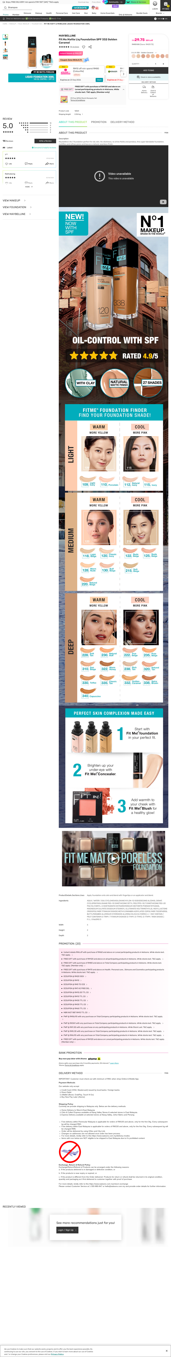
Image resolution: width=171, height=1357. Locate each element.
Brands (159, 13)
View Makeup (12, 200)
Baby (94, 13)
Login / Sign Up (65, 1230)
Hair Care (76, 13)
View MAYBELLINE (14, 214)
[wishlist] (84, 47)
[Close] (167, 1351)
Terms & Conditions (78, 100)
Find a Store (96, 2)
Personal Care (62, 13)
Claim (99, 80)
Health (49, 13)
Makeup (38, 13)
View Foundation (15, 207)
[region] (85, 1351)
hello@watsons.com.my (115, 1186)
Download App (83, 2)
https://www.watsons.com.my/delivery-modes (111, 1136)
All (4, 148)
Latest (9, 148)
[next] (123, 74)
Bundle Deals (141, 13)
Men (86, 13)
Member (15, 15)
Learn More (114, 1063)
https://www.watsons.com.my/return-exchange (108, 1184)
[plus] (163, 64)
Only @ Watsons (125, 15)
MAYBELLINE (67, 35)
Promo (6, 15)
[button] (165, 5)
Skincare (27, 13)
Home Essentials (107, 13)
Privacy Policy (57, 1354)
